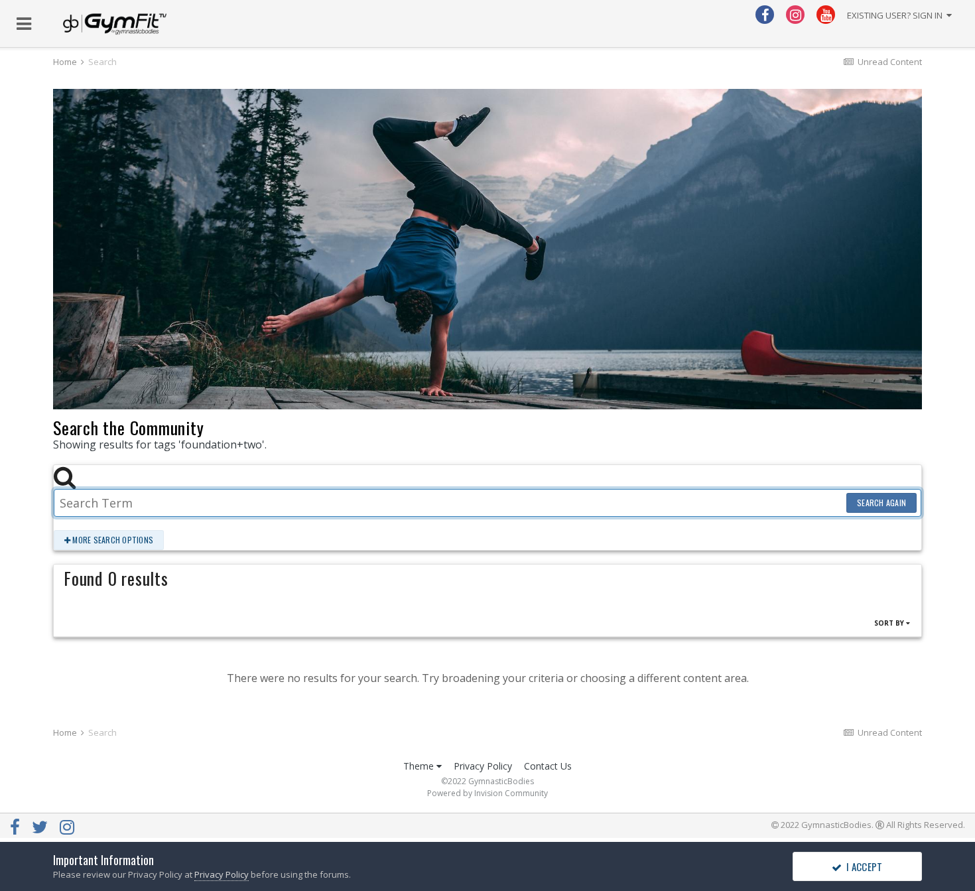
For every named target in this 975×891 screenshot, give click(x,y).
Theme (419, 766)
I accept (862, 866)
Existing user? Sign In (896, 15)
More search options (111, 539)
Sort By (890, 623)
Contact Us (548, 766)
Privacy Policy (483, 766)
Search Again (881, 502)
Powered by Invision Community (487, 793)
